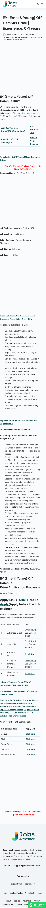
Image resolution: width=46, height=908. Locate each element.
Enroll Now (30, 630)
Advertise (27, 901)
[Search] (38, 4)
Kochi (9, 39)
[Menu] (42, 4)
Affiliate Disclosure (25, 904)
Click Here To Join (34, 129)
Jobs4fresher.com (11, 850)
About (8, 901)
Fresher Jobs (35, 37)
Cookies (17, 901)
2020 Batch (15, 37)
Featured (6, 37)
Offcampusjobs (19, 39)
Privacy (37, 901)
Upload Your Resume (34, 141)
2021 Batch (25, 37)
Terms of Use (8, 904)
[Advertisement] (23, 68)
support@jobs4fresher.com (23, 884)
